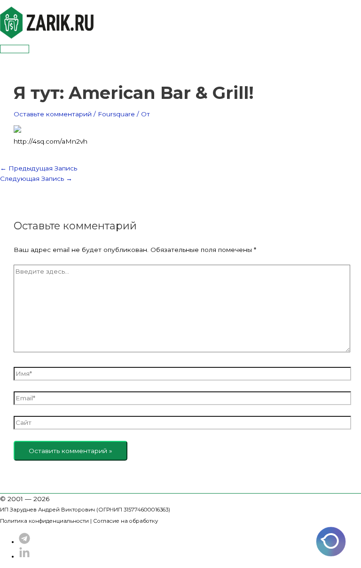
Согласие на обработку (125, 521)
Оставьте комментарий (53, 114)
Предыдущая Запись (38, 168)
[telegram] (24, 541)
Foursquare (116, 114)
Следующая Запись (36, 178)
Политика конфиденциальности (44, 521)
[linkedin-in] (24, 556)
